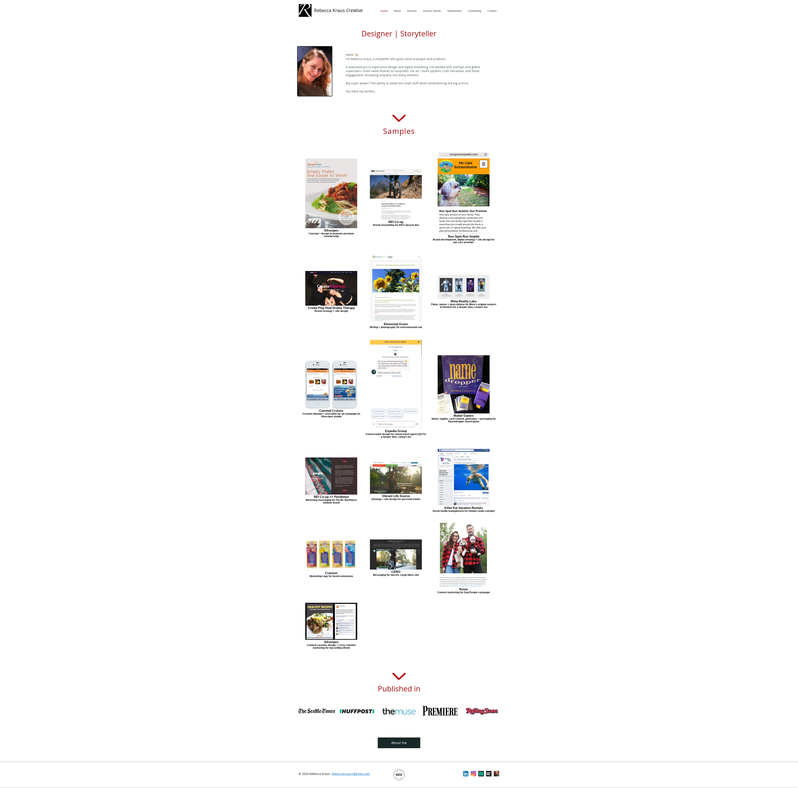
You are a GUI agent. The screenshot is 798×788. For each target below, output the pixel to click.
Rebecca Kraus (338, 10)
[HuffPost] (481, 773)
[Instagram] (473, 773)
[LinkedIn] (465, 773)
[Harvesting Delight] (496, 773)
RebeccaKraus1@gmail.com (351, 774)
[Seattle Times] (488, 773)
